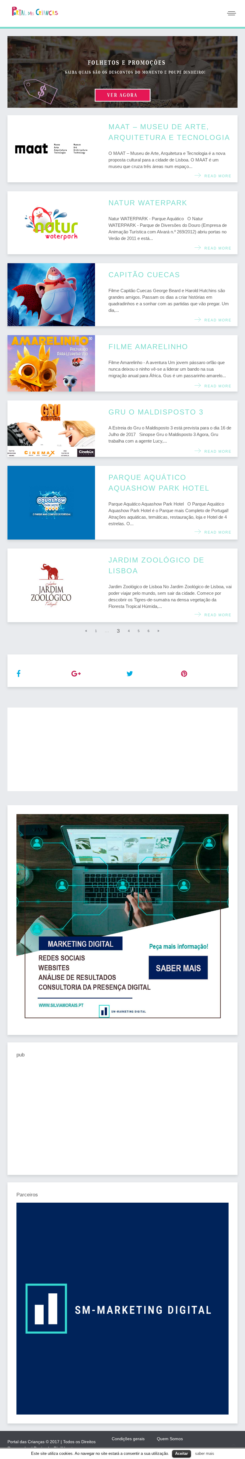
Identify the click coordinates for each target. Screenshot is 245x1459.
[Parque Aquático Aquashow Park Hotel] (51, 503)
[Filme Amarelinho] (51, 363)
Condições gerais (128, 1438)
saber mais (204, 1453)
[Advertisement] (122, 749)
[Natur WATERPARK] (51, 222)
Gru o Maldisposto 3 (155, 412)
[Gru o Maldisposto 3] (51, 428)
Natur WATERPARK (147, 203)
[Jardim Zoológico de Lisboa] (51, 585)
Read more (216, 176)
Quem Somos (170, 1438)
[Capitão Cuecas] (51, 294)
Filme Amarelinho (148, 347)
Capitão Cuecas (144, 275)
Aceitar (181, 1453)
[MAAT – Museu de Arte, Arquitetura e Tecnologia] (51, 148)
